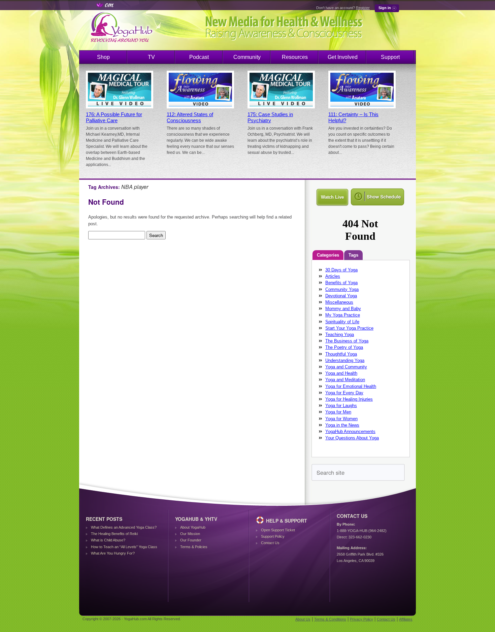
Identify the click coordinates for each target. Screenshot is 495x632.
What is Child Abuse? (108, 540)
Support (390, 57)
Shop (103, 57)
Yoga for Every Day (344, 392)
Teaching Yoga (339, 334)
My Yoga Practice (342, 315)
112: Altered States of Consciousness (190, 117)
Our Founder (190, 540)
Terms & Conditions (330, 619)
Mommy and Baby (343, 308)
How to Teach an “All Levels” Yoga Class (124, 547)
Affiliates (405, 619)
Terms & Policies (193, 547)
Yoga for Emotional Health (350, 386)
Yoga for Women (341, 418)
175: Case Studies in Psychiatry (270, 117)
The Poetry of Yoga (344, 347)
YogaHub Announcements (350, 431)
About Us (302, 619)
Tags (353, 255)
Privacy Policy (361, 619)
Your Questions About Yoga (352, 437)
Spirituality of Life (342, 321)
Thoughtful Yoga (341, 354)
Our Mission (190, 534)
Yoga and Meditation (345, 379)
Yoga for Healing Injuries (349, 399)
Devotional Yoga (341, 295)
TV (151, 57)
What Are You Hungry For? (113, 553)
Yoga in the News (342, 425)
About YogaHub (192, 527)
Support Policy (273, 536)
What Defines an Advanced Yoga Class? (124, 527)
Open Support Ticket (278, 530)
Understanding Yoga (344, 360)
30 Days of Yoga (341, 269)
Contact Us (270, 543)
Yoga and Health (341, 373)
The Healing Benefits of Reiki (114, 534)
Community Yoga (342, 289)
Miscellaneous (339, 302)
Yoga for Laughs (341, 405)
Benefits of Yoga (341, 282)
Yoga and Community (346, 366)
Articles (332, 276)
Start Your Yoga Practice (349, 328)
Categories (328, 255)
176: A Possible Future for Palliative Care (114, 117)
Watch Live (332, 197)
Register (363, 8)
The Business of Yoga (346, 340)
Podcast (199, 57)
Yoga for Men (338, 411)
